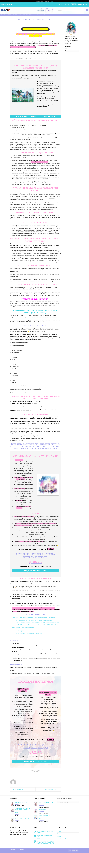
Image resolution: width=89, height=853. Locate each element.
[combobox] (68, 802)
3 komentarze (43, 845)
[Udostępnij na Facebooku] (31, 771)
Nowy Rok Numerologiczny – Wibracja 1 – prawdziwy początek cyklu (45, 837)
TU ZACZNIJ (4, 15)
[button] (73, 5)
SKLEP (30, 15)
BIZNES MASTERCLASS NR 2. (52, 789)
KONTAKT (67, 4)
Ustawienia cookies (62, 839)
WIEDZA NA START (23, 15)
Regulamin (60, 831)
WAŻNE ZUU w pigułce (39, 15)
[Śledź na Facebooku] (2, 10)
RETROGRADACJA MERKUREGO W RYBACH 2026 (45, 832)
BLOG (60, 4)
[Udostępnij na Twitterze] (33, 771)
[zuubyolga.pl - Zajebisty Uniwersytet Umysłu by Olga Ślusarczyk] (44, 10)
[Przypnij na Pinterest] (38, 771)
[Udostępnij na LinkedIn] (40, 771)
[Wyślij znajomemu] (35, 771)
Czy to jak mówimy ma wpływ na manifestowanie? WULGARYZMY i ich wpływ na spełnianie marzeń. (45, 842)
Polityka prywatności (62, 834)
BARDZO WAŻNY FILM (17, 789)
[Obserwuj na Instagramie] (4, 10)
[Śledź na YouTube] (9, 10)
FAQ (63, 4)
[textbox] (67, 802)
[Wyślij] (87, 10)
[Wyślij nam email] (7, 10)
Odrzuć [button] (52, 1)
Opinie (59, 836)
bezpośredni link (46, 776)
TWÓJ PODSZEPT (12, 15)
